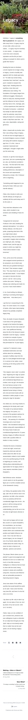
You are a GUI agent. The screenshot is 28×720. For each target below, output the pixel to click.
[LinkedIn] (16, 643)
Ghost (15, 710)
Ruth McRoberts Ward (12, 26)
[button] (24, 3)
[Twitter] (9, 643)
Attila (21, 710)
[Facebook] (13, 643)
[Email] (20, 643)
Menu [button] (8, 3)
